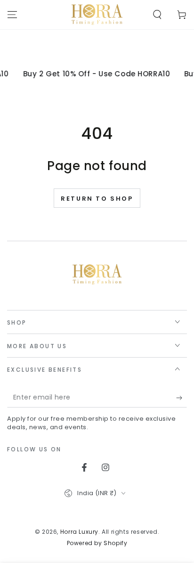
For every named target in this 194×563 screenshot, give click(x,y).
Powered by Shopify (97, 543)
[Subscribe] (181, 398)
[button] (157, 15)
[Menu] (12, 15)
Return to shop (97, 198)
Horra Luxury (79, 532)
